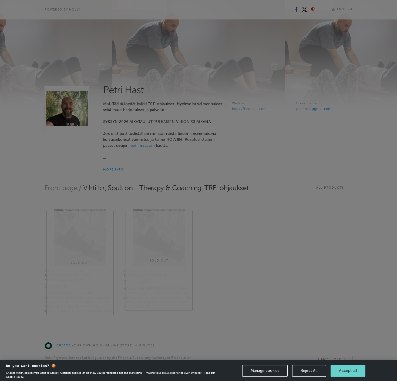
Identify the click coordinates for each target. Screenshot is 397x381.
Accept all (348, 371)
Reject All (309, 371)
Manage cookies (265, 371)
